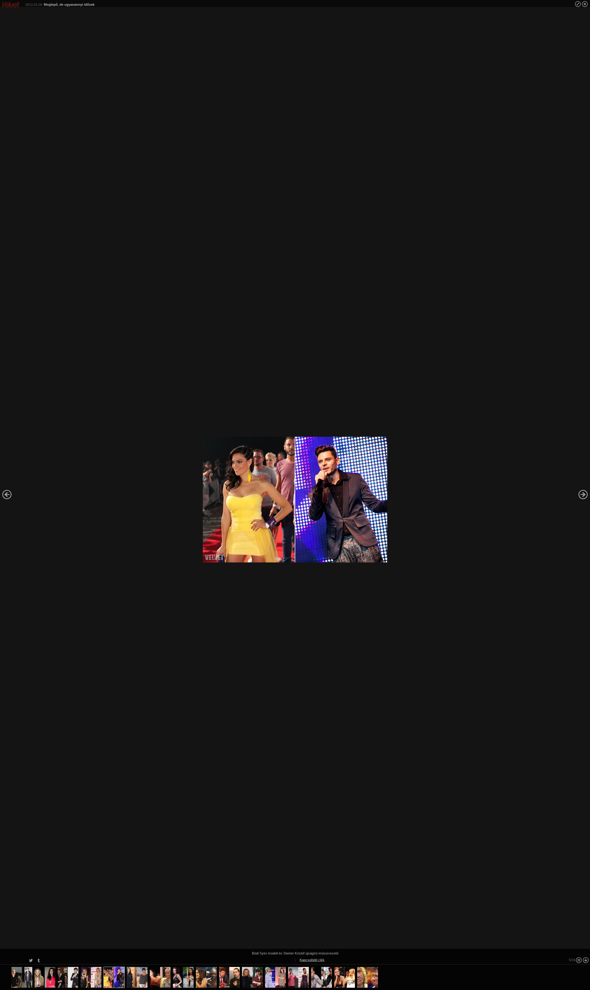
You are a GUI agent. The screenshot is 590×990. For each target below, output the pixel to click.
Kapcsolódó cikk (312, 960)
